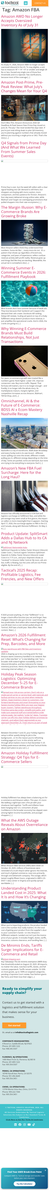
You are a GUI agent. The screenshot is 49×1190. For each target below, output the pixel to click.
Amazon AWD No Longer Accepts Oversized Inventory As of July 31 (22, 20)
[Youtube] (29, 1124)
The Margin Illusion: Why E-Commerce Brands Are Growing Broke (24, 211)
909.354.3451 (11, 1078)
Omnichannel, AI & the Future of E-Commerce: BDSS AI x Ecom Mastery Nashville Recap (21, 407)
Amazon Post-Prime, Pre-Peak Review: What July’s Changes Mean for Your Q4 (24, 86)
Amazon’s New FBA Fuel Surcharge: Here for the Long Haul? (21, 472)
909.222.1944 (14, 1092)
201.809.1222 (14, 1046)
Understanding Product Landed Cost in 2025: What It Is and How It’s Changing (23, 892)
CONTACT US (40, 3)
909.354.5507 (11, 1064)
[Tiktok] (33, 1124)
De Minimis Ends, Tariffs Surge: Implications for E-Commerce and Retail (22, 949)
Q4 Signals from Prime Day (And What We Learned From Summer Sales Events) (23, 149)
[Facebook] (20, 1124)
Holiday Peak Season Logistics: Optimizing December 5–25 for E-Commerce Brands (19, 681)
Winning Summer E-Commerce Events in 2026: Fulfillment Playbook (23, 272)
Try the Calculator (24, 1184)
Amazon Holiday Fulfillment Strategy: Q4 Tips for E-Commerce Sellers (24, 757)
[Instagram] (24, 1124)
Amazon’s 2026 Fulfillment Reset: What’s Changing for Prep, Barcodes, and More (23, 639)
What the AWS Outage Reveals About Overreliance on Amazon (24, 824)
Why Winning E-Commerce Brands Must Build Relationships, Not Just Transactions (23, 335)
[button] (26, 3)
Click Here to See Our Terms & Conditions (24, 1120)
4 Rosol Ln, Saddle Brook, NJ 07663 (17, 1043)
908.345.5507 (11, 1049)
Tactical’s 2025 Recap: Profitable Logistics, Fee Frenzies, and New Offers (22, 574)
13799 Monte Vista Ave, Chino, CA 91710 (19, 1089)
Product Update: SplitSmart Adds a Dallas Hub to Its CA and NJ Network (24, 538)
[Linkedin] (15, 1124)
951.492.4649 (14, 1076)
